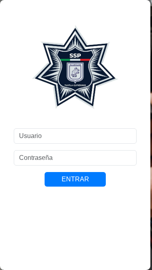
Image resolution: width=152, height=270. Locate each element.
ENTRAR (75, 179)
